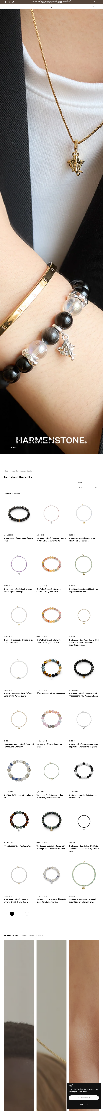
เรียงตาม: (81, 483)
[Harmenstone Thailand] (51, 8)
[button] (97, 7)
